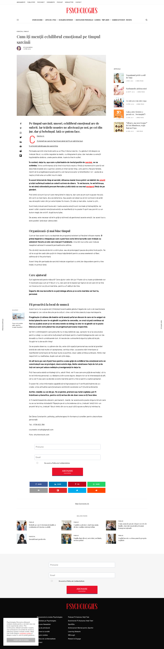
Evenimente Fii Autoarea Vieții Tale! (80, 621)
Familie (26, 31)
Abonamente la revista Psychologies (49, 617)
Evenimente (51, 2)
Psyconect (41, 2)
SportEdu (71, 624)
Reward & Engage (74, 639)
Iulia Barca (28, 47)
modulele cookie (25, 633)
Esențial (20, 31)
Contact (78, 2)
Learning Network (74, 631)
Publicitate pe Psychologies (46, 621)
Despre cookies (42, 635)
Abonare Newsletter (44, 624)
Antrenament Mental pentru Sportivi (80, 628)
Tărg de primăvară (43, 628)
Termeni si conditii (43, 631)
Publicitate (31, 2)
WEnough (71, 635)
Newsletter (69, 2)
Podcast (60, 2)
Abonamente (21, 2)
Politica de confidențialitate (46, 639)
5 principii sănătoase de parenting (43, 146)
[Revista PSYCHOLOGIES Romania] (82, 10)
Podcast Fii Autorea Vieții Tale (78, 617)
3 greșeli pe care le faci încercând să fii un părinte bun (60, 141)
